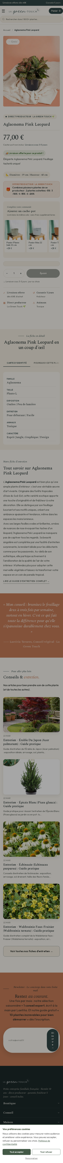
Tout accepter (17, 1152)
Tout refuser (46, 1152)
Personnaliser (31, 1158)
